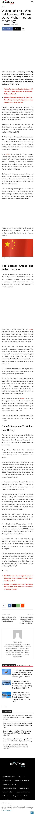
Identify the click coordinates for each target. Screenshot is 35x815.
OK (32, 812)
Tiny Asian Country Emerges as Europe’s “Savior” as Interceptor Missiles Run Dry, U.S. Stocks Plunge (17, 740)
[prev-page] (3, 706)
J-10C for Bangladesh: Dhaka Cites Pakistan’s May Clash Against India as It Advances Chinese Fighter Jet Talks (17, 717)
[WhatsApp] (18, 605)
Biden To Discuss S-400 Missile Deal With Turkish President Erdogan (9, 619)
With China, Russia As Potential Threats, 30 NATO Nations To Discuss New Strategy (26, 620)
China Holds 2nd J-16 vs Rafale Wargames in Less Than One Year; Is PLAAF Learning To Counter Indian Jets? (21, 697)
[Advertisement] (17, 51)
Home (3, 6)
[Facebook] (9, 605)
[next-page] (6, 706)
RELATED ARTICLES (9, 665)
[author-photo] (17, 639)
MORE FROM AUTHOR (23, 665)
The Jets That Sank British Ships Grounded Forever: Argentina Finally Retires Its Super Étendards (15, 747)
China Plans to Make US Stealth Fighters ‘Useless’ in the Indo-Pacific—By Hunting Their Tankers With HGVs (17, 725)
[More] (23, 29)
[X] (14, 605)
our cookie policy (7, 810)
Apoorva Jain (7, 24)
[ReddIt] (22, 605)
